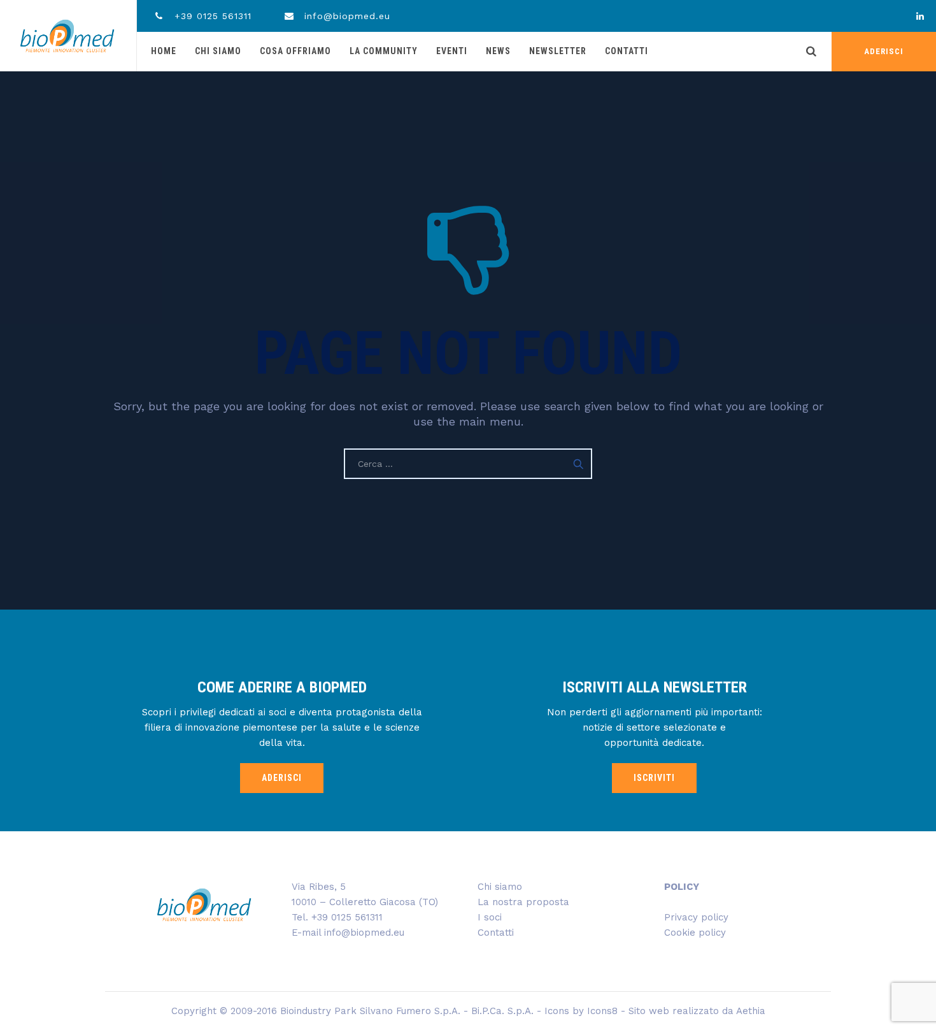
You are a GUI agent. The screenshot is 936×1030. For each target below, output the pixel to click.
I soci (490, 917)
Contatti (626, 51)
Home (163, 51)
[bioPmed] (67, 35)
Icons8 (602, 1011)
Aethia (750, 1011)
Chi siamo (218, 51)
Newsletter (557, 51)
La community (384, 51)
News (498, 51)
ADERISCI (884, 51)
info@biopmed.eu (345, 16)
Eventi (451, 51)
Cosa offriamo (295, 51)
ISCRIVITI (654, 778)
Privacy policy (696, 917)
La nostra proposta (523, 902)
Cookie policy (695, 932)
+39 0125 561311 (211, 16)
